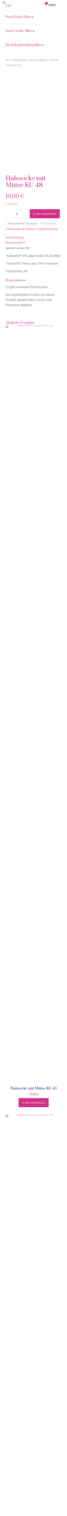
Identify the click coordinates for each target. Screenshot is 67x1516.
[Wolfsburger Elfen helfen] (7, 5)
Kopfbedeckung (47, 229)
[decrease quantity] (10, 213)
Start (8, 60)
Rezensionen (15, 242)
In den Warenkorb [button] (33, 1102)
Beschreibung (15, 237)
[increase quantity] (24, 213)
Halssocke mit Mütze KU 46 (33, 1088)
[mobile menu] (62, 5)
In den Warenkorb (44, 214)
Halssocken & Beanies (20, 229)
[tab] (33, 237)
